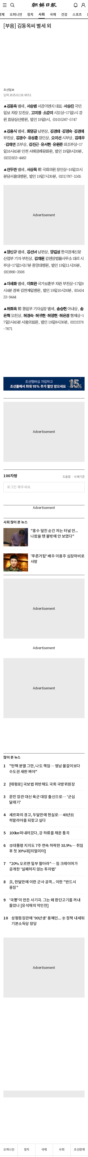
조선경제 (79, 1149)
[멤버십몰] (44, 383)
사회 (61, 1149)
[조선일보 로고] (44, 5)
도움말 (67, 477)
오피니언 (8, 1149)
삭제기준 (79, 477)
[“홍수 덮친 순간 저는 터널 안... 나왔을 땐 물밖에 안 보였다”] (15, 537)
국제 (44, 1149)
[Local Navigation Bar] (4, 5)
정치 (26, 1149)
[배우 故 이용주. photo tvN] (15, 562)
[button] (4, 5)
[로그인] (83, 5)
